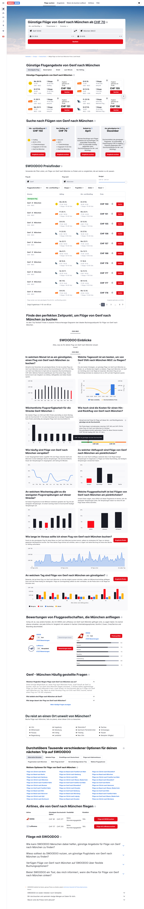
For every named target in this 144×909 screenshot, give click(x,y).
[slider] (126, 182)
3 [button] (110, 305)
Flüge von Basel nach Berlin (36, 774)
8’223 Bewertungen (43, 651)
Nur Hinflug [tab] (80, 70)
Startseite (28, 56)
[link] (37, 154)
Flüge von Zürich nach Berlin (36, 771)
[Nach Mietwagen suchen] (3, 17)
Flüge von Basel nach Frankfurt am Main (72, 771)
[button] (3, 3)
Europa (35, 56)
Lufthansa (39, 645)
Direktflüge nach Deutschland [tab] (69, 757)
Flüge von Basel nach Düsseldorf (103, 780)
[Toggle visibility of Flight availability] (94, 400)
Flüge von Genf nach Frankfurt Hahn (39, 788)
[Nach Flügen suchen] (3, 9)
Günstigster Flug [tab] (33, 70)
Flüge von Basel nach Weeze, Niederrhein (106, 788)
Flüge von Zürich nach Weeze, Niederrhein (73, 780)
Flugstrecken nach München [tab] (37, 762)
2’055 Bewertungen (43, 640)
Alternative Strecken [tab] (35, 757)
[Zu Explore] (3, 25)
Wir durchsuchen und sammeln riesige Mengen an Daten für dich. (51, 896)
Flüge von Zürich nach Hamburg (70, 774)
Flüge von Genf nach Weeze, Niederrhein (105, 796)
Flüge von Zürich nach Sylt (35, 796)
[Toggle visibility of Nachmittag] (49, 606)
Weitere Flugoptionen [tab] (98, 762)
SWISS (38, 634)
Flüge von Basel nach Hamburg (37, 777)
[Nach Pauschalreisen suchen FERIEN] (3, 21)
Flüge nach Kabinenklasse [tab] (92, 757)
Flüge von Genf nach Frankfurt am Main (72, 782)
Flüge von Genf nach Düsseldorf (70, 785)
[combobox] (35, 26)
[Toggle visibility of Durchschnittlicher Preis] (109, 400)
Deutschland (42, 56)
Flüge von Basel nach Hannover (37, 793)
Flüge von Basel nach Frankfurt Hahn (104, 793)
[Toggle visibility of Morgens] (32, 606)
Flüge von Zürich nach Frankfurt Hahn (39, 782)
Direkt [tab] (58, 70)
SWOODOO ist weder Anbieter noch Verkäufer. (44, 893)
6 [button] (119, 305)
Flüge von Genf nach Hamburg (69, 791)
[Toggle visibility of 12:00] (40, 606)
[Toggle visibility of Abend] (58, 606)
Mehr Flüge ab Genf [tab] (57, 762)
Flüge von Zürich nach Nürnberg (103, 799)
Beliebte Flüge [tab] (50, 757)
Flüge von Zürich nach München (37, 780)
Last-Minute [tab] (68, 70)
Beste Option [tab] (47, 70)
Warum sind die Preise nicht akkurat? (41, 900)
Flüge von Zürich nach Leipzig (69, 796)
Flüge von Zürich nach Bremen (37, 785)
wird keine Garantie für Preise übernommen (75, 887)
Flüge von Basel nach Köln (35, 791)
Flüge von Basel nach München (102, 774)
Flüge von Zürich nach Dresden (69, 788)
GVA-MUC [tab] (75, 331)
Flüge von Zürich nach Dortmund (38, 799)
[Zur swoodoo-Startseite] (13, 3)
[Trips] (3, 31)
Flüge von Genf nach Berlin (101, 782)
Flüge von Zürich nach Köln (68, 777)
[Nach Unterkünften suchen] (3, 13)
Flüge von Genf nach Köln (100, 791)
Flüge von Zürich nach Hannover (103, 785)
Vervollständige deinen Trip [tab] (77, 762)
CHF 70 (99, 22)
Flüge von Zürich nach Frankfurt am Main (106, 777)
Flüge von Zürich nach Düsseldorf (103, 771)
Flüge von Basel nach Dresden (69, 799)
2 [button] (106, 305)
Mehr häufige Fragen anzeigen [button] (60, 704)
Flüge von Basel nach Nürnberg (69, 793)
